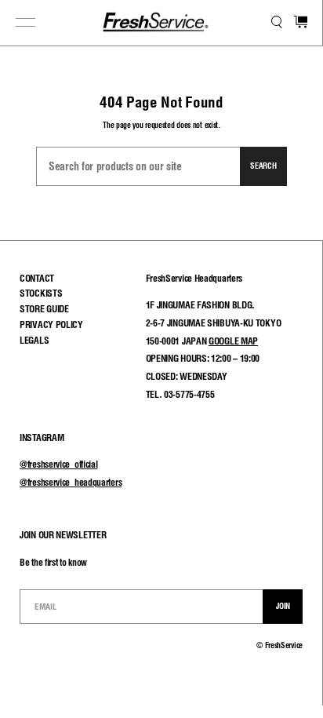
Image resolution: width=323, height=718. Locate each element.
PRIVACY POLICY (51, 324)
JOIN (283, 605)
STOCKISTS (41, 293)
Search (263, 165)
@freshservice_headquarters (71, 482)
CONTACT (37, 278)
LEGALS (34, 340)
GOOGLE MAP (233, 341)
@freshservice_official (58, 464)
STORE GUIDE (44, 309)
